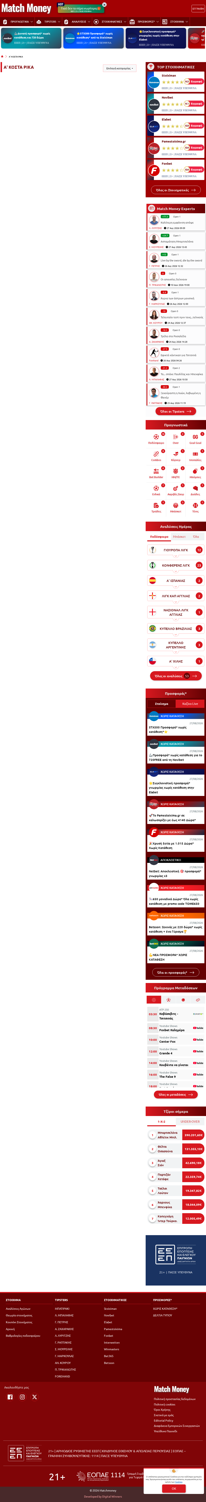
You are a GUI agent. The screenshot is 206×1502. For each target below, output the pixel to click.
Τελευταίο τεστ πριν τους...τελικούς (182, 317)
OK (174, 1488)
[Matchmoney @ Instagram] (22, 1397)
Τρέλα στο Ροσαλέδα (173, 336)
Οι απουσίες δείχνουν (174, 279)
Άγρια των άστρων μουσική (177, 298)
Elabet (166, 119)
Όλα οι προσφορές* (172, 972)
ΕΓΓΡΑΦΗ (198, 8)
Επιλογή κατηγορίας (118, 68)
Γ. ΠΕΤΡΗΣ (154, 265)
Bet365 (108, 1356)
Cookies (178, 1481)
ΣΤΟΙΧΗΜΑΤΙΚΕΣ (115, 1300)
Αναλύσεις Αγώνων (18, 1308)
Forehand (153, 360)
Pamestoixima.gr (174, 141)
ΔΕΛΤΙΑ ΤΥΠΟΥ (162, 1315)
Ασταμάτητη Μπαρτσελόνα (177, 241)
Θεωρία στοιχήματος (19, 1315)
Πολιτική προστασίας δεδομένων (175, 1399)
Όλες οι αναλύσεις (172, 676)
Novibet (167, 97)
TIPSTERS (61, 1300)
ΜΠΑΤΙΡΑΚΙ (62, 1308)
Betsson (109, 1363)
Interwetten (112, 1342)
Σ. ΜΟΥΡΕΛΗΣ (156, 247)
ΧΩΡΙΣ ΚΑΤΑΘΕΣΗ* (165, 1308)
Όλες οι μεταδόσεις (173, 1094)
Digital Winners (112, 1496)
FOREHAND (62, 1376)
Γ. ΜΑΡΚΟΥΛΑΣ (157, 303)
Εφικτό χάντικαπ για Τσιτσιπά (178, 355)
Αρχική (10, 1329)
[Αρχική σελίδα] (2, 56)
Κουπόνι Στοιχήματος (19, 1322)
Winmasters (111, 1349)
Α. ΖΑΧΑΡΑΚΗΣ (156, 341)
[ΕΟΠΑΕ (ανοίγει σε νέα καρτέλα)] (117, 1476)
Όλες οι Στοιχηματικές (173, 190)
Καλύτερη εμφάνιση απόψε (177, 222)
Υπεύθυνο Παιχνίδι (165, 1431)
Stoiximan (169, 75)
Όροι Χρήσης (162, 1409)
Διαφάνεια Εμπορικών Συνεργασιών (177, 1425)
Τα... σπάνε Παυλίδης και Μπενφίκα (182, 374)
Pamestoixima (113, 1329)
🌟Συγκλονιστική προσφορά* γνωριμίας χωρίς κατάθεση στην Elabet (159, 35)
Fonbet (167, 163)
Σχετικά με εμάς (164, 1415)
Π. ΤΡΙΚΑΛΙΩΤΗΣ (157, 284)
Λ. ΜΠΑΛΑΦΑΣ (156, 379)
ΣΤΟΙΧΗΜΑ (13, 1300)
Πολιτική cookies (164, 1404)
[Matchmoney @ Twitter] (34, 1397)
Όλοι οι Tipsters (172, 411)
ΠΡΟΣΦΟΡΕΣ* (162, 1300)
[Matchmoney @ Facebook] (10, 1397)
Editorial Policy (163, 1420)
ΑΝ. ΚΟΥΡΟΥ (156, 322)
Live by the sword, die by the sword (181, 260)
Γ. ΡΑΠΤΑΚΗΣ (155, 403)
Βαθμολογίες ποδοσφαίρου (23, 1335)
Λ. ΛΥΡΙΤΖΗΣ (155, 228)
